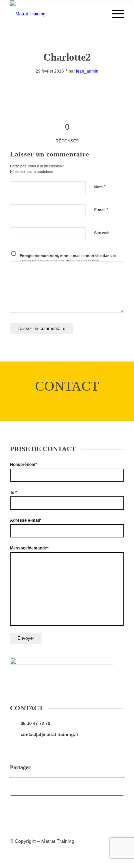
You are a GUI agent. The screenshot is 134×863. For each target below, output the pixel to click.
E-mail (101, 209)
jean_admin (87, 71)
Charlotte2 (67, 57)
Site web (102, 233)
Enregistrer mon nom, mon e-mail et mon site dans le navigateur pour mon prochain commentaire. (68, 259)
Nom (99, 186)
